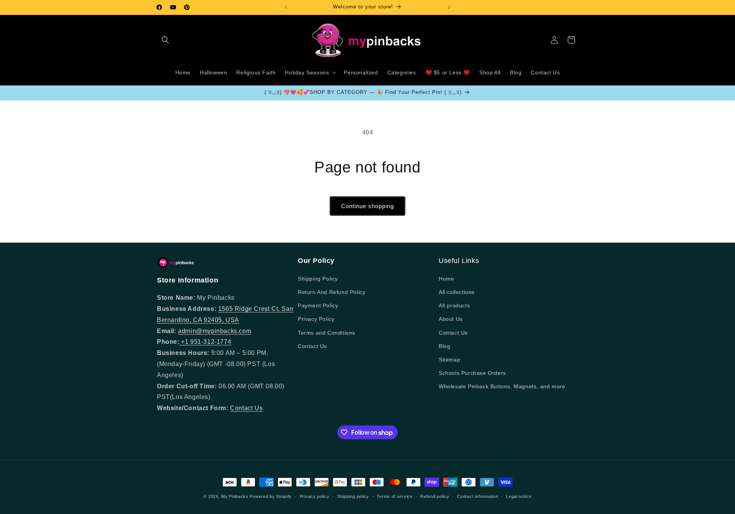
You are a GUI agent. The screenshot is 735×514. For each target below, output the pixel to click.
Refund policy (434, 496)
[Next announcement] (449, 7)
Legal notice (518, 496)
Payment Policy (318, 305)
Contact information (477, 496)
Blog (444, 346)
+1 (185, 341)
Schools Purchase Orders (472, 373)
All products (454, 305)
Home (446, 279)
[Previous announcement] (286, 7)
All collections (457, 292)
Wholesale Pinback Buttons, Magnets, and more (502, 386)
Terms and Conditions (326, 333)
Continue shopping (367, 206)
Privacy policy (315, 496)
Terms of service (394, 496)
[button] (165, 39)
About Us (451, 319)
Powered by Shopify (271, 496)
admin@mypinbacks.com (214, 331)
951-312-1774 (210, 341)
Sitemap (449, 359)
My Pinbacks (234, 496)
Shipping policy (353, 496)
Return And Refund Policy (331, 292)
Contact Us (246, 408)
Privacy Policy (316, 319)
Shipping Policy (318, 279)
